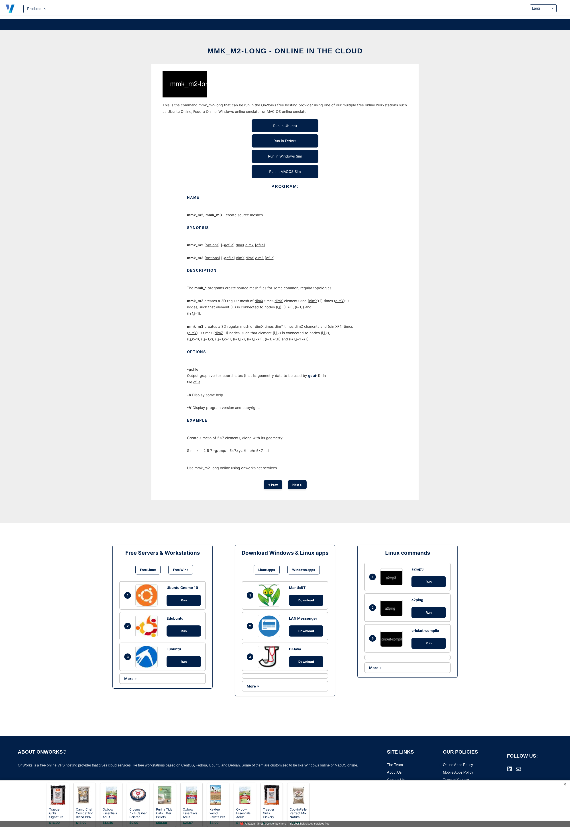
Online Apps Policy (458, 765)
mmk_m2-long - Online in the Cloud (285, 51)
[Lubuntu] (147, 657)
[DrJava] (270, 657)
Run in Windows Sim (285, 156)
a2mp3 (417, 569)
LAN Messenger (303, 618)
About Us (394, 772)
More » (130, 678)
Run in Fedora (285, 141)
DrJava (295, 649)
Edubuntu (175, 618)
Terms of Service (456, 780)
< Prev (273, 485)
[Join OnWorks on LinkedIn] (509, 769)
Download (306, 600)
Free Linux (148, 570)
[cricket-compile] (392, 638)
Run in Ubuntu (285, 125)
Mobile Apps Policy (458, 772)
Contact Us (396, 780)
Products (34, 9)
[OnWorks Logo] (10, 9)
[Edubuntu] (147, 626)
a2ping (417, 600)
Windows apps (303, 570)
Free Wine (180, 570)
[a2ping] (392, 607)
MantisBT (297, 587)
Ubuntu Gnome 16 (182, 587)
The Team (395, 765)
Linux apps (266, 570)
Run (184, 600)
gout (312, 375)
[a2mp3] (392, 576)
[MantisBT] (270, 595)
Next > (297, 485)
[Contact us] (518, 769)
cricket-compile (425, 630)
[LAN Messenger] (270, 626)
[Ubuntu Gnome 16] (147, 595)
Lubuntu (174, 649)
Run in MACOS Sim (285, 171)
